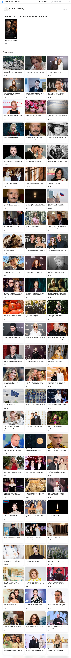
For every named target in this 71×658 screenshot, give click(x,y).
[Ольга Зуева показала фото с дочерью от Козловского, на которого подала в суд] (35, 421)
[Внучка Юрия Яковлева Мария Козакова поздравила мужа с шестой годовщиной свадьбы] (57, 88)
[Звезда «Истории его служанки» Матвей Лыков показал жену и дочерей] (35, 288)
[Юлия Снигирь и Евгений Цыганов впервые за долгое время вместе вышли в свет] (35, 466)
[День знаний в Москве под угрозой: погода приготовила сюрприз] (57, 310)
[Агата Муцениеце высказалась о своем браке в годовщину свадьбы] (35, 155)
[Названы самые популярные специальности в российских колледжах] (13, 555)
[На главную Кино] (5, 1)
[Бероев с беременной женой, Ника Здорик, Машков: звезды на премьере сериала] (57, 621)
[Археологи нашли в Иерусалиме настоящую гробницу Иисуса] (35, 488)
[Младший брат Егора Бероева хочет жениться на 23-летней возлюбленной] (57, 377)
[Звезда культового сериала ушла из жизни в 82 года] (57, 133)
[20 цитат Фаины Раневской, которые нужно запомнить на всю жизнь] (57, 266)
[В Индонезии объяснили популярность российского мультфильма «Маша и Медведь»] (57, 421)
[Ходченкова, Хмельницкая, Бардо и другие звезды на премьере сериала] (57, 399)
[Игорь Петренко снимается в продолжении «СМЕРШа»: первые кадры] (13, 533)
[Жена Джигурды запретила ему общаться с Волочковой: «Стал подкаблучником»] (35, 377)
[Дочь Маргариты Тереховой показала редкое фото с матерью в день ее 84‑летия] (35, 66)
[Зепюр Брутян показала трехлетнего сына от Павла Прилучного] (13, 599)
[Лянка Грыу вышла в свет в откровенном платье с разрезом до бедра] (13, 510)
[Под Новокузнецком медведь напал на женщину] (13, 244)
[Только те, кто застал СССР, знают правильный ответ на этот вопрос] (35, 399)
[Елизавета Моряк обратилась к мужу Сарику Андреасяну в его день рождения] (13, 644)
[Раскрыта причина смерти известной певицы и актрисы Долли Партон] (13, 133)
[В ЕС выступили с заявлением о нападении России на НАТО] (13, 399)
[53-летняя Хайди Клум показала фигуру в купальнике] (13, 377)
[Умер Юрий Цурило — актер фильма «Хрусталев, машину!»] (13, 199)
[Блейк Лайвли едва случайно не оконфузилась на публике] (57, 355)
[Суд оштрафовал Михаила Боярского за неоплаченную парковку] (57, 577)
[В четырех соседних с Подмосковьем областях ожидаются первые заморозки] (35, 310)
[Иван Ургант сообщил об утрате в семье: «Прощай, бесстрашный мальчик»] (35, 88)
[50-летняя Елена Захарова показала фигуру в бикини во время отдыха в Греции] (35, 266)
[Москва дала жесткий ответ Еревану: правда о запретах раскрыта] (57, 199)
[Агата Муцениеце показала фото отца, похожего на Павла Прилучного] (35, 555)
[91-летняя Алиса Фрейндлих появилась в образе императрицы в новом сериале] (13, 221)
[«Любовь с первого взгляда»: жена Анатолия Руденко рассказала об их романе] (57, 66)
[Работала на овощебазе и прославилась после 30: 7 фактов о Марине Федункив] (35, 577)
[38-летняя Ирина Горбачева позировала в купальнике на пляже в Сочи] (57, 488)
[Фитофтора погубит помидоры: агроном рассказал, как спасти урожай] (13, 310)
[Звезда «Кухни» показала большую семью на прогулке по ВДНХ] (35, 355)
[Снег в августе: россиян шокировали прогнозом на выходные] (57, 555)
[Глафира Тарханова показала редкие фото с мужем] (13, 88)
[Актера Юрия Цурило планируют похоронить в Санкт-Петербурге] (57, 288)
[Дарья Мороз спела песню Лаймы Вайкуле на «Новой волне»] (35, 333)
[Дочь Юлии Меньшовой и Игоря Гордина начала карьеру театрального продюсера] (13, 177)
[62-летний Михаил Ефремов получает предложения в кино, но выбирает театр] (13, 355)
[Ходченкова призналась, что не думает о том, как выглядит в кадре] (13, 488)
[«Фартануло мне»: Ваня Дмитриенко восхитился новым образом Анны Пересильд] (35, 221)
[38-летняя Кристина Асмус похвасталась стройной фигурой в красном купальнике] (13, 466)
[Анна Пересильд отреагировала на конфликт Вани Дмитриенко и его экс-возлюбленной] (35, 244)
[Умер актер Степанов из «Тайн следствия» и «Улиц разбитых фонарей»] (13, 266)
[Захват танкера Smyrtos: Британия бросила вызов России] (57, 110)
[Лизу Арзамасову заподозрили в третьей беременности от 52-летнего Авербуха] (57, 466)
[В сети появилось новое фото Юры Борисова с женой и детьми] (57, 333)
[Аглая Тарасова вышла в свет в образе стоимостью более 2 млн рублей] (35, 621)
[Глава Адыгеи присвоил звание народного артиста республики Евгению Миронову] (57, 599)
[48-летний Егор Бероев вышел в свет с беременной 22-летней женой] (57, 244)
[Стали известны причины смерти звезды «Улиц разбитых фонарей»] (35, 199)
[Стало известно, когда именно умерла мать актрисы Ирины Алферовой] (13, 621)
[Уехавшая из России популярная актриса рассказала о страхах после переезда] (13, 110)
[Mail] (2, 1)
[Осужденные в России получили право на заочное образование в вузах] (35, 177)
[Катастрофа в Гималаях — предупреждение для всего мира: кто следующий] (13, 66)
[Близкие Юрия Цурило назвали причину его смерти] (35, 133)
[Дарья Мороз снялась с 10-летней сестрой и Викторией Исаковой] (35, 644)
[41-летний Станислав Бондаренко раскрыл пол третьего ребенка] (13, 288)
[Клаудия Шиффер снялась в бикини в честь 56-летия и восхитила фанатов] (57, 644)
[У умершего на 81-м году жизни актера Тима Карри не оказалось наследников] (57, 221)
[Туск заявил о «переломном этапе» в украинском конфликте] (13, 444)
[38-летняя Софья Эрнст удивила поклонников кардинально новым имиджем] (57, 444)
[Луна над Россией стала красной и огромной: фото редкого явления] (35, 444)
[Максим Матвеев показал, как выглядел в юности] (13, 333)
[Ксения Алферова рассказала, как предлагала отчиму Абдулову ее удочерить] (57, 155)
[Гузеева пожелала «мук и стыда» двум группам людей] (57, 177)
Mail (2, 657)
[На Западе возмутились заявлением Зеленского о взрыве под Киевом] (13, 155)
